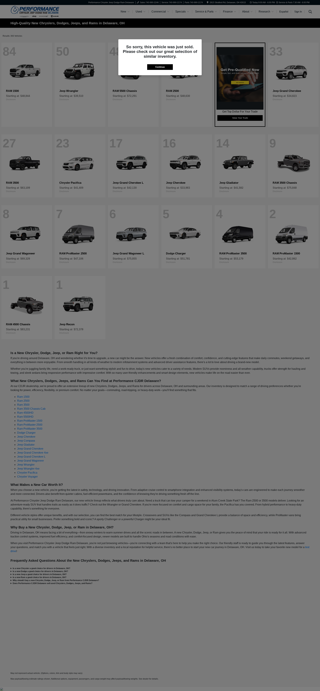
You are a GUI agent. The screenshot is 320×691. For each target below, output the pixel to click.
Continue (160, 67)
